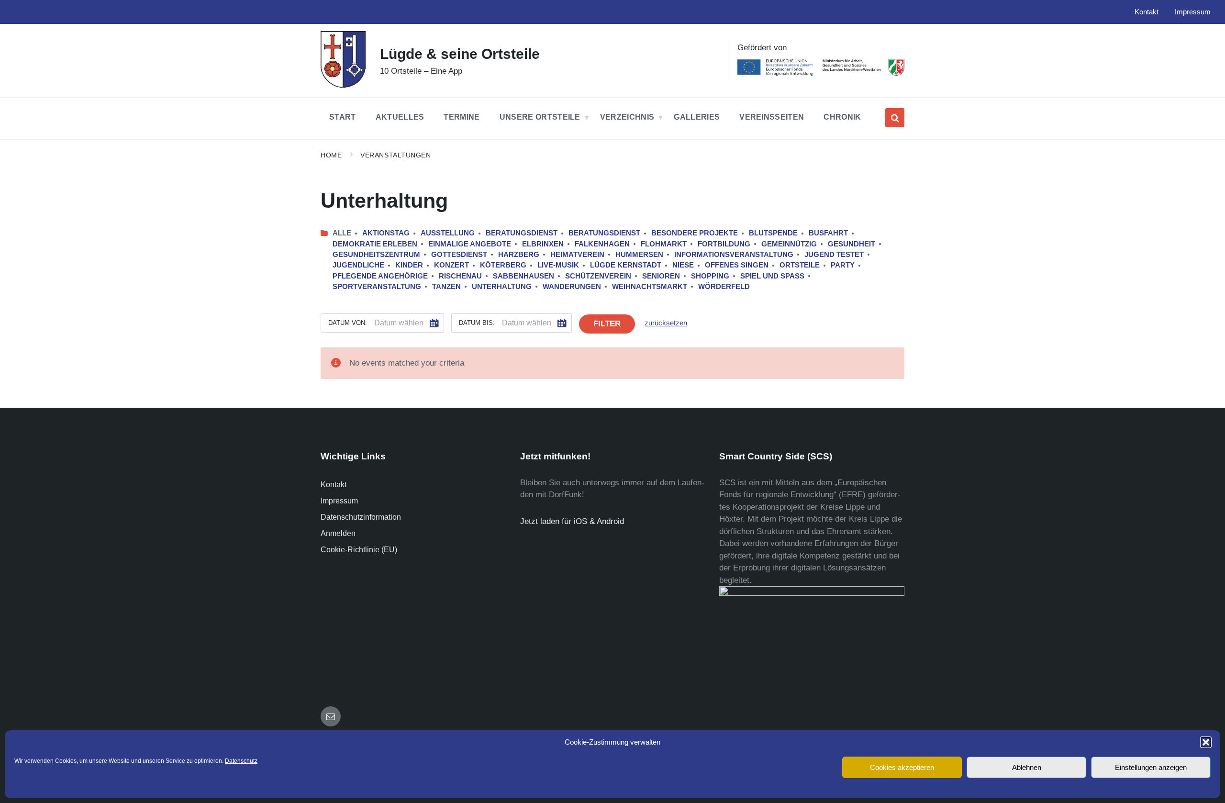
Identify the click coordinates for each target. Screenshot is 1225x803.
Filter (607, 323)
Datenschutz (241, 761)
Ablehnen (1026, 767)
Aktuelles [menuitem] (400, 117)
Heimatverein (577, 254)
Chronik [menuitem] (842, 117)
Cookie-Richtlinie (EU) (359, 550)
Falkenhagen (602, 244)
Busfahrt (828, 233)
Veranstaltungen (395, 155)
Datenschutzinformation (361, 517)
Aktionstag (386, 233)
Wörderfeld (724, 286)
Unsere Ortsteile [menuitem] (540, 117)
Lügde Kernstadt (625, 265)
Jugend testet (834, 254)
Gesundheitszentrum (376, 254)
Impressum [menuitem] (1193, 12)
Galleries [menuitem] (697, 117)
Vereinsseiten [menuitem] (771, 117)
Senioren (661, 276)
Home (331, 155)
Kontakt (333, 484)
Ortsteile (800, 265)
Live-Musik (558, 265)
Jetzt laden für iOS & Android (572, 521)
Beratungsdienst (521, 233)
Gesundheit (851, 244)
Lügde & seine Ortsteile (460, 54)
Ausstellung (448, 233)
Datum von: (347, 322)
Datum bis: (477, 322)
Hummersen (639, 254)
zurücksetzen (666, 323)
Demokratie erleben (375, 244)
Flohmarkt (664, 244)
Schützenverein (598, 276)
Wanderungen (572, 286)
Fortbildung (724, 244)
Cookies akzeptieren (902, 767)
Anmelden (338, 533)
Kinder (409, 265)
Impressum (339, 501)
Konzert (451, 265)
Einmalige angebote (469, 244)
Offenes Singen (736, 265)
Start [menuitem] (342, 117)
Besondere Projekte (694, 233)
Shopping (710, 276)
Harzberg (518, 254)
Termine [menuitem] (461, 117)
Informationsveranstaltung (733, 254)
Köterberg (503, 265)
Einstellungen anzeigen (1151, 767)
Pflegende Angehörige (380, 276)
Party (843, 265)
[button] (1206, 742)
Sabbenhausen (523, 276)
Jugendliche (358, 265)
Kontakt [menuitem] (1146, 12)
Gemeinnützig (789, 244)
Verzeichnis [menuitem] (627, 117)
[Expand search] (894, 117)
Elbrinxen (543, 244)
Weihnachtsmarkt (649, 286)
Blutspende (773, 233)
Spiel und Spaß (772, 276)
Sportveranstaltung (377, 286)
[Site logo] (343, 84)
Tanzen (446, 286)
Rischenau (460, 276)
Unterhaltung (502, 286)
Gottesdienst (459, 254)
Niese (683, 265)
